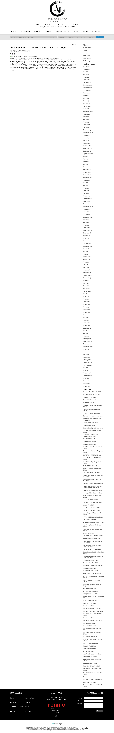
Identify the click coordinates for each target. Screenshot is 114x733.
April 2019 (86, 225)
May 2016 (86, 264)
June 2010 (86, 349)
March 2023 (86, 143)
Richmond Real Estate (89, 568)
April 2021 (86, 188)
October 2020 (87, 204)
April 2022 (86, 167)
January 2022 (87, 172)
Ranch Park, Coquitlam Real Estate (93, 565)
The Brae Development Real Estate (93, 611)
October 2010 (87, 344)
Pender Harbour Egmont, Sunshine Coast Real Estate (93, 556)
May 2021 (85, 185)
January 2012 (86, 325)
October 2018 (87, 233)
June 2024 (86, 116)
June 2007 (86, 378)
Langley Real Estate (89, 505)
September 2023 (88, 132)
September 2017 (87, 246)
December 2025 (87, 85)
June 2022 (86, 161)
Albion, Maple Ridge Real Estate (92, 394)
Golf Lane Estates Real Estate (91, 472)
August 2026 (86, 69)
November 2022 (87, 148)
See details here (54, 58)
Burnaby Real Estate (89, 425)
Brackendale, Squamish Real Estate (22, 51)
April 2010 (86, 354)
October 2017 (87, 243)
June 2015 (86, 280)
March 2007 (86, 383)
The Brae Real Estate (89, 606)
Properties (29, 698)
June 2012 (86, 315)
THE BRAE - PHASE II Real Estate (92, 608)
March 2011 (86, 336)
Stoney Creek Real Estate (90, 594)
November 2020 (87, 201)
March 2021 (86, 190)
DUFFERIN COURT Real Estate (92, 455)
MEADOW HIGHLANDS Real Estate (93, 522)
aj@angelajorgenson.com (56, 699)
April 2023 (86, 140)
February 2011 (87, 338)
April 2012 (86, 320)
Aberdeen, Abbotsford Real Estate (93, 392)
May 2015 (85, 283)
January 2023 (87, 146)
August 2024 (86, 114)
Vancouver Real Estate (89, 648)
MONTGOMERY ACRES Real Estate (93, 536)
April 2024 (86, 122)
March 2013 (86, 309)
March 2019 (86, 227)
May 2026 (86, 74)
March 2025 (86, 103)
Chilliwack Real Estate (89, 441)
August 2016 (86, 259)
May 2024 (86, 119)
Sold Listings (86, 61)
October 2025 (87, 90)
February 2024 (87, 127)
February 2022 (87, 169)
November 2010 (87, 341)
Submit (99, 711)
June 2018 (86, 238)
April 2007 (86, 381)
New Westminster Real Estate (91, 538)
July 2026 (85, 72)
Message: (79, 703)
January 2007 (87, 386)
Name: (80, 698)
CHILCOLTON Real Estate (90, 439)
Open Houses (87, 58)
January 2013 (86, 312)
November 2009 (87, 365)
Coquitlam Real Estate (89, 444)
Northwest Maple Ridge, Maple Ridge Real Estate (92, 546)
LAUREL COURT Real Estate (91, 507)
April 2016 (86, 267)
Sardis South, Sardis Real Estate (92, 573)
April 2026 (86, 77)
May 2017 (85, 251)
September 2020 (88, 206)
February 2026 (87, 82)
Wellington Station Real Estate (92, 666)
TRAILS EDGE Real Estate (90, 643)
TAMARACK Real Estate (90, 600)
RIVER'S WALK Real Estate (90, 571)
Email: (80, 701)
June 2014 (86, 296)
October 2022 (87, 151)
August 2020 (86, 209)
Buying (13, 702)
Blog (76, 32)
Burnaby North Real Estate (90, 422)
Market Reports (62, 32)
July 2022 (85, 159)
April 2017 (86, 254)
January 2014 (87, 304)
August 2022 (86, 156)
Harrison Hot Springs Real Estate (92, 490)
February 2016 (87, 272)
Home (13, 32)
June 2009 (86, 370)
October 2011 (87, 328)
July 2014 (85, 294)
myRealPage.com (57, 724)
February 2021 (87, 193)
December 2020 (87, 198)
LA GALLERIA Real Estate (90, 500)
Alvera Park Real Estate (89, 400)
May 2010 (86, 352)
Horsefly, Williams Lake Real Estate (93, 493)
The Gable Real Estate (89, 626)
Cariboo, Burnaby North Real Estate (93, 428)
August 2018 (86, 235)
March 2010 (86, 357)
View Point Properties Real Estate (92, 654)
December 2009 (87, 362)
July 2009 (86, 367)
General (85, 50)
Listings (85, 53)
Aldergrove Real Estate (89, 397)
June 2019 (86, 220)
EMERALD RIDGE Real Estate (91, 466)
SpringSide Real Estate (89, 588)
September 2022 (88, 153)
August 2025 (86, 93)
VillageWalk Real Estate (90, 656)
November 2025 (87, 87)
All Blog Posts (87, 47)
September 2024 (88, 111)
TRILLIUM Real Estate (89, 646)
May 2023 (86, 138)
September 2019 (88, 217)
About (12, 711)
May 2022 (86, 164)
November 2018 (87, 230)
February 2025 (87, 106)
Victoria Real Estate (88, 651)
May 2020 (86, 212)
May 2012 (85, 317)
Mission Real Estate (88, 533)
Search (100, 37)
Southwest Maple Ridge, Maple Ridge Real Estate (92, 585)
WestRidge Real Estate (89, 682)
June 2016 (86, 262)
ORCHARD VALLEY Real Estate (92, 549)
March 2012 (86, 323)
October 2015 (87, 278)
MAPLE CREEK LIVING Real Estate (93, 517)
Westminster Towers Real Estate (92, 679)
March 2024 (86, 124)
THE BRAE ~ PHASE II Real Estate (92, 620)
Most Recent (86, 66)
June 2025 (86, 95)
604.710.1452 (57, 22)
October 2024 (87, 109)
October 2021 (87, 175)
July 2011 (85, 330)
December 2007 (87, 375)
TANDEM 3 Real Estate (89, 603)
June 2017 (86, 249)
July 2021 (85, 183)
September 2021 (87, 177)
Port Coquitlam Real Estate (91, 563)
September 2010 (88, 346)
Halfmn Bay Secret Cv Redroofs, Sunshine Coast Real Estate (92, 487)
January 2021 (86, 196)
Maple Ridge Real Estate (90, 519)
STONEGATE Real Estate (90, 591)
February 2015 (87, 291)
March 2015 (86, 288)
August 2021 (86, 180)
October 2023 (87, 130)
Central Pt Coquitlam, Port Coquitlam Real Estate (90, 435)
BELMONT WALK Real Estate (91, 413)
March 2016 (86, 270)
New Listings (86, 55)
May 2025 (86, 98)
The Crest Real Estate (89, 623)
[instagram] (56, 716)
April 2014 (86, 299)
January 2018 (87, 241)
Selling (28, 702)
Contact (96, 32)
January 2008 (87, 373)
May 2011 (85, 333)
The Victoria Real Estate (90, 636)
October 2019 (87, 214)
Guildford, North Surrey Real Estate (93, 483)
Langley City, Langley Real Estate (92, 502)
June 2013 (86, 307)
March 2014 (86, 301)
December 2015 (87, 275)
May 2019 (86, 222)
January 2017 (86, 257)
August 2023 (86, 135)
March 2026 (86, 80)
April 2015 (86, 286)
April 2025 (86, 101)
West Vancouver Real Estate (91, 677)
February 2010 (87, 360)
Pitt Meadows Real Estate (90, 560)
